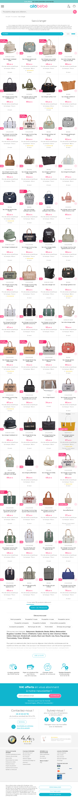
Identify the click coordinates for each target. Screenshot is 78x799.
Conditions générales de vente (13, 754)
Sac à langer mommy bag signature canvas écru (9, 135)
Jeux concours (60, 756)
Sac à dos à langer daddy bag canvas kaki (68, 59)
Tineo (20, 638)
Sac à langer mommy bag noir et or (29, 247)
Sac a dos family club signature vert (49, 548)
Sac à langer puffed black (29, 472)
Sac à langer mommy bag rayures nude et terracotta (29, 511)
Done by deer (48, 634)
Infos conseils (60, 754)
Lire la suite (39, 655)
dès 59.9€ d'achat (13, 673)
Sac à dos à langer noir (48, 284)
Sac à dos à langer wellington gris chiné (29, 210)
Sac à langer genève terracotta (68, 360)
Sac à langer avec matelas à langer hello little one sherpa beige (48, 60)
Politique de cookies (11, 762)
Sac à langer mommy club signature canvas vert (9, 548)
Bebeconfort (61, 631)
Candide (17, 634)
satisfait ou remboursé (47, 673)
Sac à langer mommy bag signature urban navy (68, 586)
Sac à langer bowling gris (68, 172)
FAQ (41, 762)
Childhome (32, 634)
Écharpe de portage (64, 627)
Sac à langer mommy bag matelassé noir (9, 97)
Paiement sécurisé (62, 763)
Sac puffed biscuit (68, 510)
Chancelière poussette (58, 623)
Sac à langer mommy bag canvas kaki (9, 285)
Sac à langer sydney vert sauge (49, 135)
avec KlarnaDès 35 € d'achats (30, 674)
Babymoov (30, 631)
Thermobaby (12, 638)
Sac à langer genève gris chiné (68, 135)
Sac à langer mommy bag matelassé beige (29, 285)
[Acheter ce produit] (17, 53)
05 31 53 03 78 (64, 676)
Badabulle (39, 631)
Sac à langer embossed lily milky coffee (29, 172)
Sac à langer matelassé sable (9, 59)
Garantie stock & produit (12, 767)
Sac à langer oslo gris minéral (49, 586)
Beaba (46, 631)
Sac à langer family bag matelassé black (48, 435)
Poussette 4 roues (48, 619)
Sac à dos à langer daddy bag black (49, 247)
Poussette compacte (21, 623)
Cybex (39, 634)
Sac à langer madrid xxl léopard (48, 172)
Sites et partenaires (44, 754)
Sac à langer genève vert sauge (29, 59)
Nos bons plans (26, 754)
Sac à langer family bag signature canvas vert (9, 511)
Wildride (26, 638)
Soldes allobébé (26, 764)
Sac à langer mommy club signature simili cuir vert (68, 247)
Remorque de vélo (34, 627)
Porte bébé (49, 627)
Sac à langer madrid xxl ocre (68, 97)
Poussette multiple (39, 623)
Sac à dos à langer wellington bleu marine (48, 210)
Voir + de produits (39, 608)
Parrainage (59, 760)
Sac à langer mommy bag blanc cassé (68, 473)
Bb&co (52, 631)
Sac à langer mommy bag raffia (9, 398)
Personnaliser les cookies (12, 760)
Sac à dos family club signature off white (29, 548)
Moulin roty (50, 636)
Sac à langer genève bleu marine (10, 210)
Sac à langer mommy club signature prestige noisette (9, 172)
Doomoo (57, 634)
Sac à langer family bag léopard (48, 360)
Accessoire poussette (16, 627)
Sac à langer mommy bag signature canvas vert (48, 323)
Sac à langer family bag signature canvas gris (9, 323)
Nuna (57, 636)
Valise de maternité (61, 758)
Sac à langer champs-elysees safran (68, 435)
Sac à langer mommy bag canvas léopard (68, 398)
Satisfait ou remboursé (11, 769)
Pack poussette (15, 619)
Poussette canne (64, 619)
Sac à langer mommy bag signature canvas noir (29, 323)
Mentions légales (27, 758)
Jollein (9, 636)
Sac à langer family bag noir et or (29, 435)
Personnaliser (55, 787)
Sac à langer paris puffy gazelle (29, 586)
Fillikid (64, 634)
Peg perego (64, 636)
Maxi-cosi (41, 636)
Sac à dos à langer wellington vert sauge (10, 473)
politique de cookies (11, 795)
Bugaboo (10, 634)
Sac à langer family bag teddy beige (29, 360)
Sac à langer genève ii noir (68, 284)
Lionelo (34, 636)
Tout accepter (55, 794)
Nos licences (43, 758)
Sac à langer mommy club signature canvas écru (68, 548)
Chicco (24, 634)
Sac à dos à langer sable (68, 322)
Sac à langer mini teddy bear (48, 473)
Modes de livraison (10, 764)
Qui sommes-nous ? (28, 753)
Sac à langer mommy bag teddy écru (29, 135)
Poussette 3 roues (31, 619)
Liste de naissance (61, 753)
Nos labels (42, 756)
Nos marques (26, 756)
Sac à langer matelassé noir (10, 435)
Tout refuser (55, 791)
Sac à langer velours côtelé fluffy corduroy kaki (29, 97)
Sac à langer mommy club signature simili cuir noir (29, 398)
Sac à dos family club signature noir (10, 586)
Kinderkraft (25, 636)
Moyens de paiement (11, 765)
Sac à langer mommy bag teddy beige (9, 360)
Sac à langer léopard (49, 397)
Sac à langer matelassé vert (10, 247)
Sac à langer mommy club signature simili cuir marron (48, 512)
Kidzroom (16, 636)
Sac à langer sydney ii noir (48, 96)
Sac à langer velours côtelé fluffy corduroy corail (68, 210)
